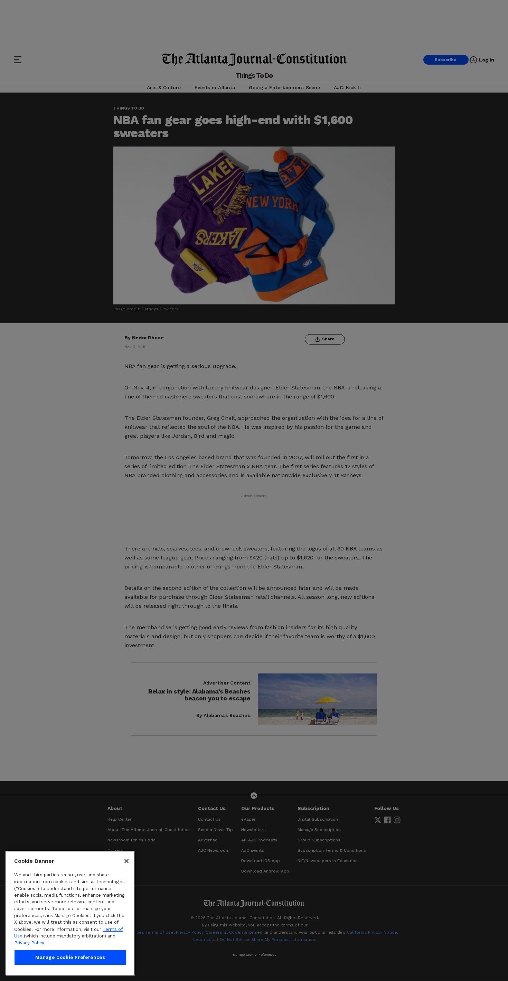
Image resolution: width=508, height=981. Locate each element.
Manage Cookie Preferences (70, 957)
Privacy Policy (29, 942)
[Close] (126, 861)
